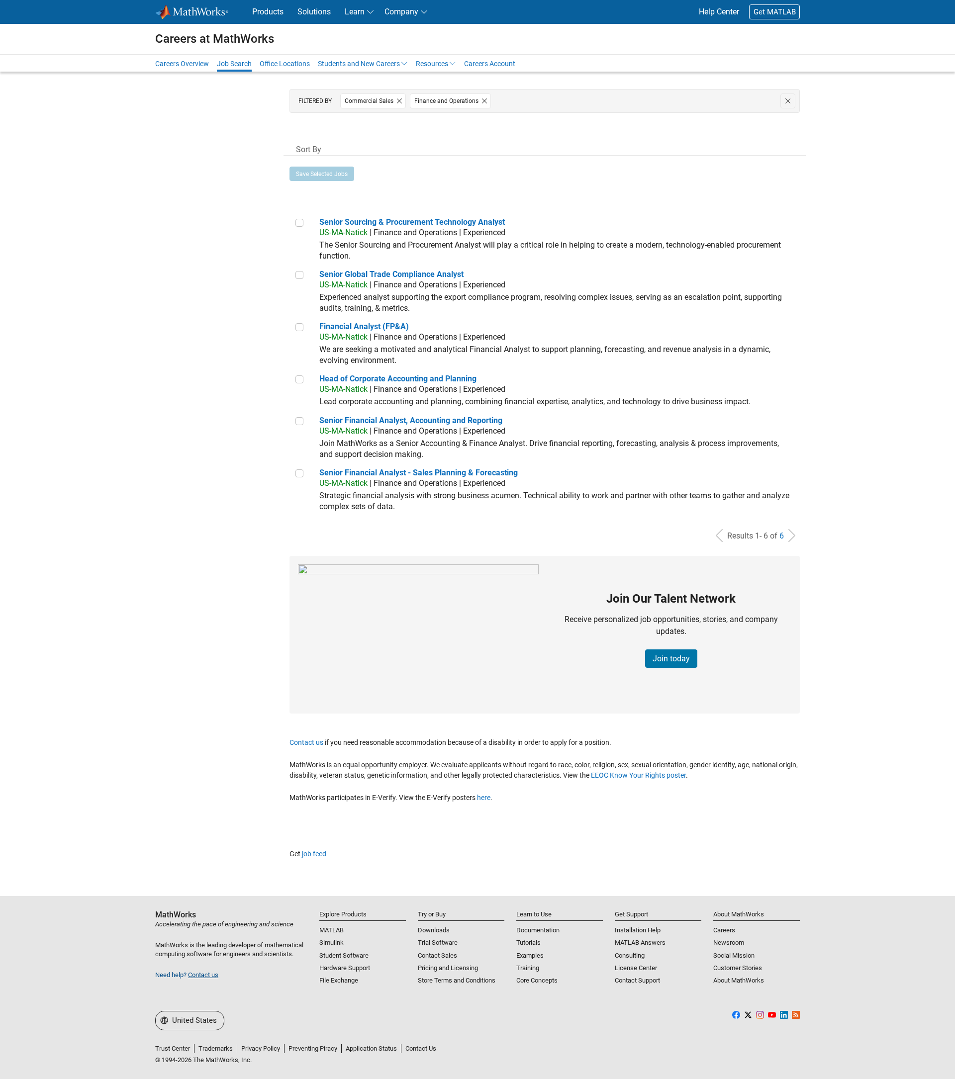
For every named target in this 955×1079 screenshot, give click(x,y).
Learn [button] (355, 11)
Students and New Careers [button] (359, 64)
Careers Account (489, 64)
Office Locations (285, 64)
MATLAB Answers (640, 942)
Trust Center (172, 1048)
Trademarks (215, 1048)
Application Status (371, 1048)
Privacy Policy (260, 1048)
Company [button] (401, 11)
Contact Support (637, 980)
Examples (530, 955)
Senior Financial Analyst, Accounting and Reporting (410, 420)
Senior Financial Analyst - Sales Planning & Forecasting (418, 472)
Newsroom (728, 942)
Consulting (630, 955)
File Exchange (338, 980)
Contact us (306, 742)
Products (268, 11)
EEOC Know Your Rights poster (638, 775)
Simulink (331, 942)
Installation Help (638, 930)
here (483, 798)
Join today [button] (671, 658)
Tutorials (528, 942)
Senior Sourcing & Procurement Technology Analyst (412, 222)
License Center (636, 968)
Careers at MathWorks (214, 39)
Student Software (344, 955)
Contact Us (420, 1048)
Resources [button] (432, 64)
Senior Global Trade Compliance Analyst (391, 274)
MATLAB (331, 930)
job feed (314, 854)
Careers (724, 930)
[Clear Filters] (787, 100)
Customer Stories (737, 968)
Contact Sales (437, 955)
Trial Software (438, 942)
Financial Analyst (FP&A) (364, 326)
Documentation (538, 930)
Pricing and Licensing (448, 968)
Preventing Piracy (312, 1048)
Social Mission (734, 955)
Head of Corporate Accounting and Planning (398, 378)
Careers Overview (182, 64)
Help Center (719, 11)
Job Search (234, 64)
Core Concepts (537, 980)
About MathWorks (738, 980)
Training (527, 968)
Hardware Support (344, 968)
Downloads (434, 930)
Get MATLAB (775, 11)
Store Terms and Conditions (456, 980)
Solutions (314, 11)
